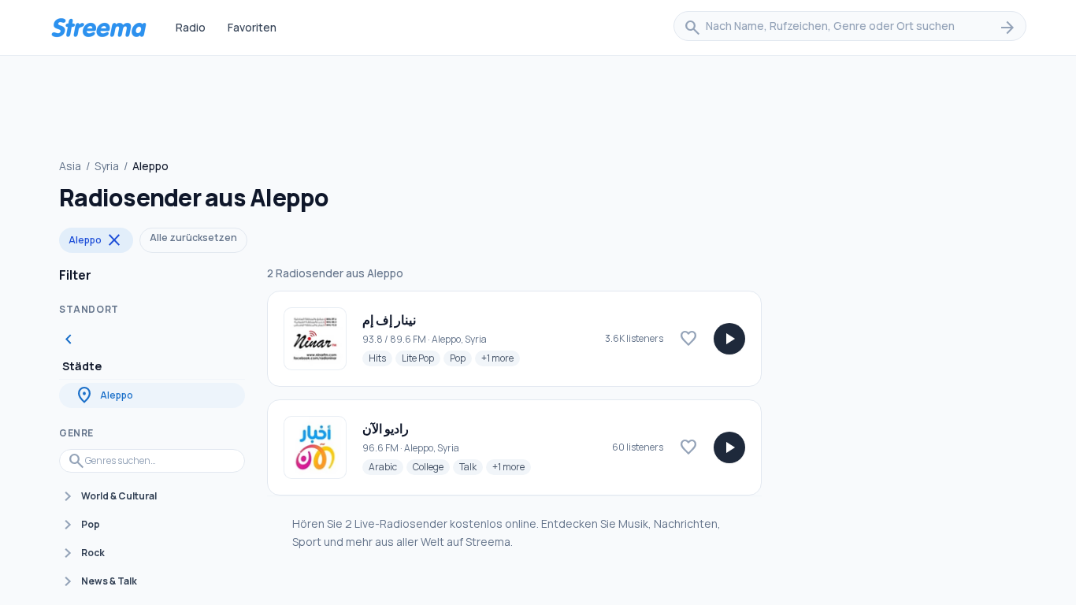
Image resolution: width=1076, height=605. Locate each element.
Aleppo (96, 240)
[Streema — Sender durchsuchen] (98, 28)
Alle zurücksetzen (193, 237)
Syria (107, 165)
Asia (70, 165)
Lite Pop (421, 358)
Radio (191, 27)
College (431, 466)
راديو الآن (385, 428)
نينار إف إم (389, 319)
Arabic (386, 466)
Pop (461, 358)
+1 (500, 358)
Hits (380, 358)
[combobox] (849, 27)
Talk (471, 466)
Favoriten (252, 27)
